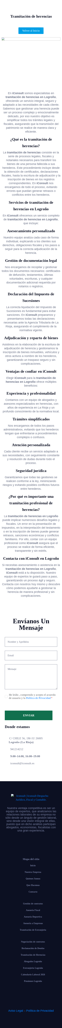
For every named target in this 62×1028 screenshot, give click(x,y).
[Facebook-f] (18, 843)
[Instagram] (31, 843)
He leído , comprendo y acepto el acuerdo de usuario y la (32, 696)
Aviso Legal (15, 1010)
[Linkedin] (44, 843)
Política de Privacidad (38, 698)
